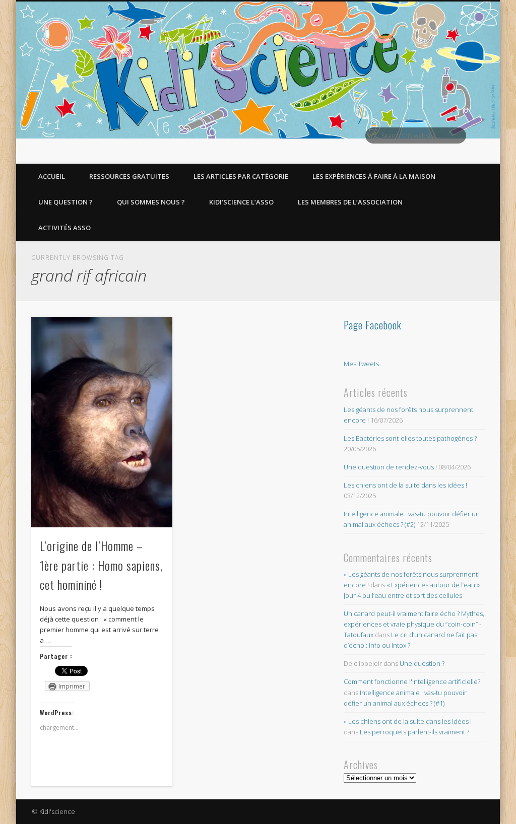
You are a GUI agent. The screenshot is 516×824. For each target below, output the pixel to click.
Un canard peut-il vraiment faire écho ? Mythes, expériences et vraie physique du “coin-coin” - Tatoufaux (414, 624)
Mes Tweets (361, 363)
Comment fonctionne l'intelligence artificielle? (412, 681)
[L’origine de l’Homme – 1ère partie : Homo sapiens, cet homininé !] (101, 422)
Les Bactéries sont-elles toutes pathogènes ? (410, 438)
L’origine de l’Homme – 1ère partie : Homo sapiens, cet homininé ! (101, 565)
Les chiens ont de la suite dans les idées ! (405, 485)
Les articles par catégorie (241, 176)
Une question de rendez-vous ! (390, 466)
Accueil (51, 176)
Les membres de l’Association (350, 202)
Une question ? (65, 202)
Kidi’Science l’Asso (241, 202)
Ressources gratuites (129, 176)
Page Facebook (373, 324)
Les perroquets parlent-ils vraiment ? (414, 731)
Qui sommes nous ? (151, 202)
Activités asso (64, 227)
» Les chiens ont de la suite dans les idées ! (408, 721)
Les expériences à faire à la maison (373, 176)
